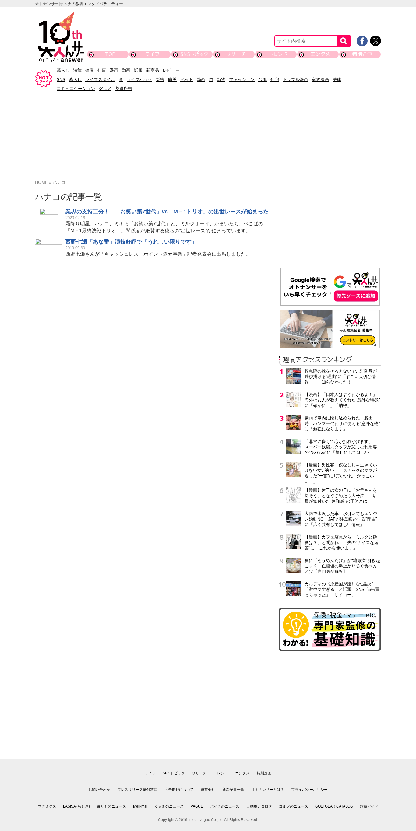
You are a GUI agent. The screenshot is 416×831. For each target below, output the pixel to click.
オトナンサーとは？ (267, 789)
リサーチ (236, 54)
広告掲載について (179, 789)
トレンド (278, 54)
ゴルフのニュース (293, 806)
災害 (160, 79)
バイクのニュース (224, 806)
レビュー (171, 70)
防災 (172, 79)
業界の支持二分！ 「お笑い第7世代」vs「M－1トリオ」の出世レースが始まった (167, 212)
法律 (77, 70)
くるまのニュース (169, 806)
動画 (126, 70)
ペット (186, 79)
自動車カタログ (259, 806)
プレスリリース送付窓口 (137, 789)
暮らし (63, 70)
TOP (110, 54)
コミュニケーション (76, 88)
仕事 (101, 70)
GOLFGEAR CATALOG (334, 806)
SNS (61, 79)
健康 (89, 70)
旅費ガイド (369, 806)
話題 (138, 70)
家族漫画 (320, 79)
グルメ (105, 88)
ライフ (152, 54)
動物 (221, 79)
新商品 (152, 70)
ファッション (242, 79)
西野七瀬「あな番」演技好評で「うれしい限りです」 (131, 242)
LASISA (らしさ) (76, 806)
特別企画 (362, 54)
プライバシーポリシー (309, 789)
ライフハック (139, 79)
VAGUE (197, 806)
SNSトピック (194, 54)
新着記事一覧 (233, 789)
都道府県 (123, 88)
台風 (262, 79)
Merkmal (140, 806)
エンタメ (320, 54)
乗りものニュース (111, 806)
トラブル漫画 (295, 79)
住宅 (274, 79)
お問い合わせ (99, 789)
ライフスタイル (100, 79)
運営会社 (208, 789)
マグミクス (47, 806)
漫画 (114, 70)
